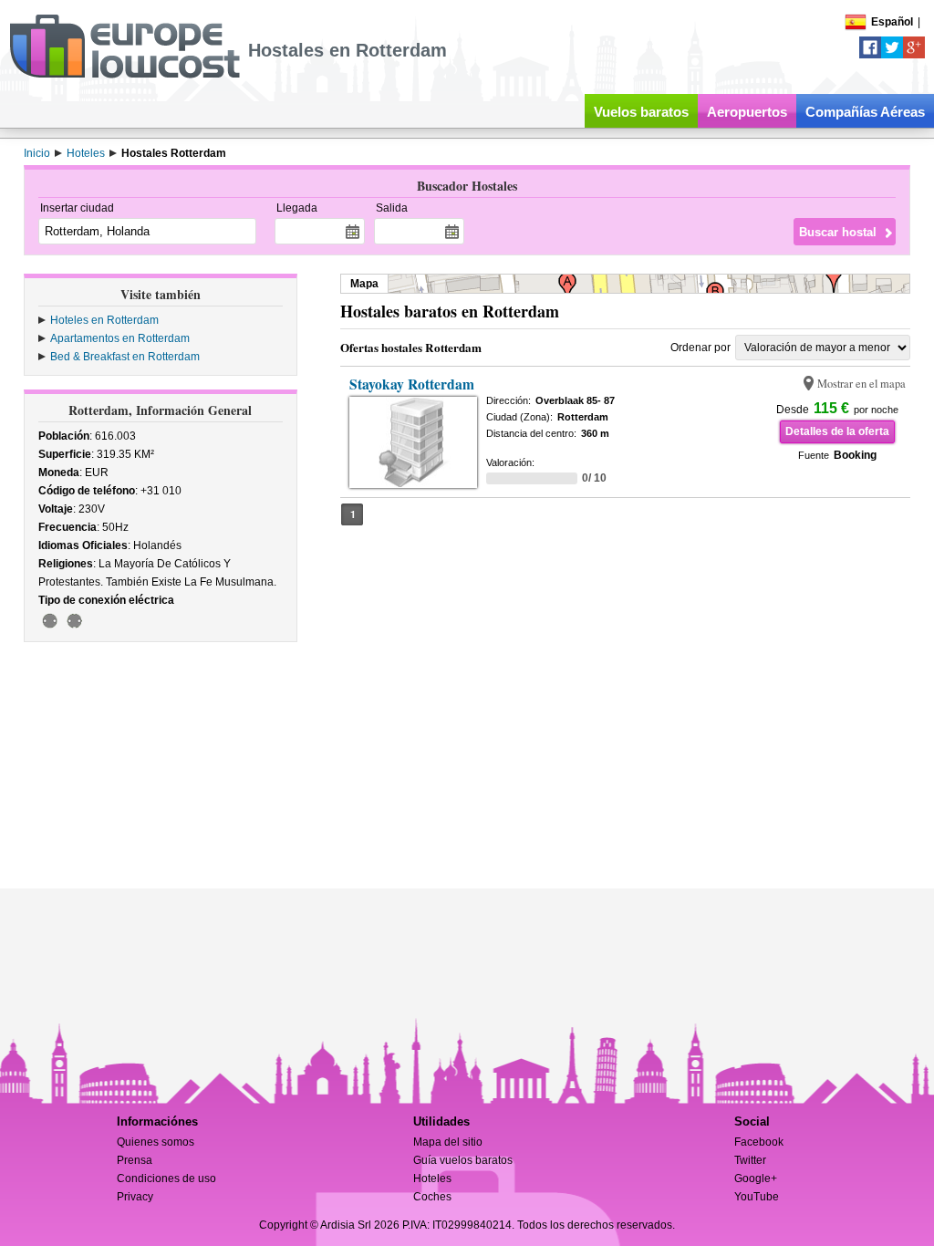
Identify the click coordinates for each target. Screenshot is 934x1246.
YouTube (756, 1196)
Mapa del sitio (448, 1142)
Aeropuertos (747, 111)
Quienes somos (155, 1142)
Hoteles (432, 1178)
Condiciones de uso (166, 1178)
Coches (432, 1196)
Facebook (759, 1142)
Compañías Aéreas (865, 111)
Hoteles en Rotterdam (104, 320)
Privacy (135, 1196)
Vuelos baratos (641, 111)
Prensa (134, 1160)
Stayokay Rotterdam (411, 384)
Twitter (750, 1160)
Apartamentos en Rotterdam (120, 338)
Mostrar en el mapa (861, 383)
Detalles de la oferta (837, 431)
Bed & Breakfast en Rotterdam (125, 356)
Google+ (755, 1178)
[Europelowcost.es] (124, 74)
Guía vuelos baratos (463, 1160)
